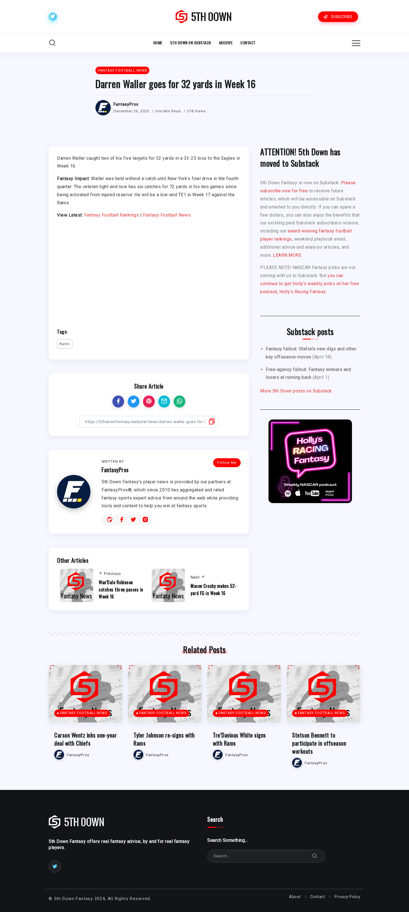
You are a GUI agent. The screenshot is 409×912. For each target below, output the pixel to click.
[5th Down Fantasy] (203, 16)
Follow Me (226, 462)
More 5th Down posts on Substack (296, 391)
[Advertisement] (149, 271)
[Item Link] (85, 693)
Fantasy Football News (167, 215)
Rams (65, 344)
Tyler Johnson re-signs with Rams (164, 739)
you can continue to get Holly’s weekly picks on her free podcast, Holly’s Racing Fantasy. (309, 283)
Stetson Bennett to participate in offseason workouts (319, 743)
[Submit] (315, 856)
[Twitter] (53, 17)
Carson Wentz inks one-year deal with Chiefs (85, 739)
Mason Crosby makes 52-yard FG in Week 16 (213, 589)
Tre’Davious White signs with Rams (239, 739)
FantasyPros (126, 104)
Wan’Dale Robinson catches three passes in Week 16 (121, 589)
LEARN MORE (287, 255)
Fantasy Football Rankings (111, 215)
